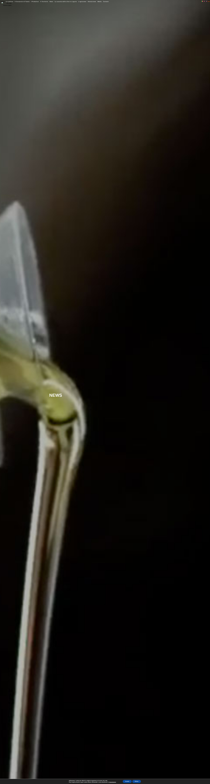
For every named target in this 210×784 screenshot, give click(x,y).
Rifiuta (136, 781)
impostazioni (112, 782)
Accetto (127, 781)
